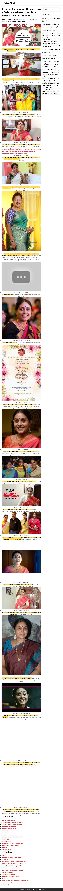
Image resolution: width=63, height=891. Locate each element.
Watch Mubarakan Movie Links (10, 868)
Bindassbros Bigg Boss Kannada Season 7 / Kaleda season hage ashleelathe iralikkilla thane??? (50, 25)
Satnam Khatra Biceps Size (9, 828)
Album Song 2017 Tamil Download (11, 876)
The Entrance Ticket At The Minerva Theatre (14, 861)
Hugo (34, 889)
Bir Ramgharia (5, 885)
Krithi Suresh (5, 839)
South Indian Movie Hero (8, 874)
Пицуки (4, 878)
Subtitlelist (5, 830)
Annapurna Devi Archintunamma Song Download (15, 880)
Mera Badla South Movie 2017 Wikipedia (12, 822)
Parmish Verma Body (7, 872)
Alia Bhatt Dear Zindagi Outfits (10, 845)
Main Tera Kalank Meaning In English (12, 824)
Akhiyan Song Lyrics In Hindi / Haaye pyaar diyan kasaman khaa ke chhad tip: (51, 19)
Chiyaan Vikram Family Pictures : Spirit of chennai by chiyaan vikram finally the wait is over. (51, 50)
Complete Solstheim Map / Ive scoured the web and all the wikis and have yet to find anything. (51, 57)
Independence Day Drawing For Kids (11, 866)
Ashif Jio (4, 855)
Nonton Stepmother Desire (9, 835)
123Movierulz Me (6, 849)
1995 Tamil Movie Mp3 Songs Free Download (14, 863)
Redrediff (4, 847)
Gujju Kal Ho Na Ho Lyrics (8, 820)
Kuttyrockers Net (6, 841)
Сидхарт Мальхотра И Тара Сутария (12, 837)
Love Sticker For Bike (7, 883)
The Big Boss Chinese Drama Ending (11, 857)
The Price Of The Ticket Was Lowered (12, 870)
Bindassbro (5, 833)
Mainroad (40, 889)
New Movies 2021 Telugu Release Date (12, 843)
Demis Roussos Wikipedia (9, 826)
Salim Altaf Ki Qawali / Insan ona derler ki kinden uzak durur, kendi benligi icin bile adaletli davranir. (50, 91)
